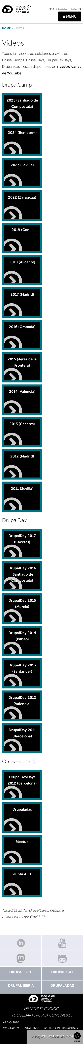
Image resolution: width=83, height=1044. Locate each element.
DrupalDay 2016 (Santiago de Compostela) (22, 574)
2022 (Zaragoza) (22, 197)
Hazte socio (58, 9)
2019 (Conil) (22, 230)
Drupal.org (21, 972)
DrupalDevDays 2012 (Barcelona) (22, 780)
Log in (76, 9)
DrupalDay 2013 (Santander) (22, 668)
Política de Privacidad (61, 1028)
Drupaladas (22, 809)
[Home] (16, 7)
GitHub (62, 958)
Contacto (11, 1028)
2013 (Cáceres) (22, 424)
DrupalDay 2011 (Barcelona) (22, 733)
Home (6, 28)
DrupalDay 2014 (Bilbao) (22, 636)
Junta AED (22, 874)
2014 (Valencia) (22, 391)
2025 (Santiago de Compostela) (22, 103)
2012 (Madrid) (22, 456)
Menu (71, 16)
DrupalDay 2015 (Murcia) (22, 603)
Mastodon (20, 958)
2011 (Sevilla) (22, 488)
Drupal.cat (62, 972)
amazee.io (63, 1037)
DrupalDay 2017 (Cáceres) (22, 539)
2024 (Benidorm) (22, 132)
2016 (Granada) (22, 327)
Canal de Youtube (62, 943)
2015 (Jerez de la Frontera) (22, 362)
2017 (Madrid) (22, 294)
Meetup (22, 842)
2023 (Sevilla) (22, 165)
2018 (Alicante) (22, 262)
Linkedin (20, 943)
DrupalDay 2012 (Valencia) (22, 700)
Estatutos (31, 1028)
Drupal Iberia (21, 985)
